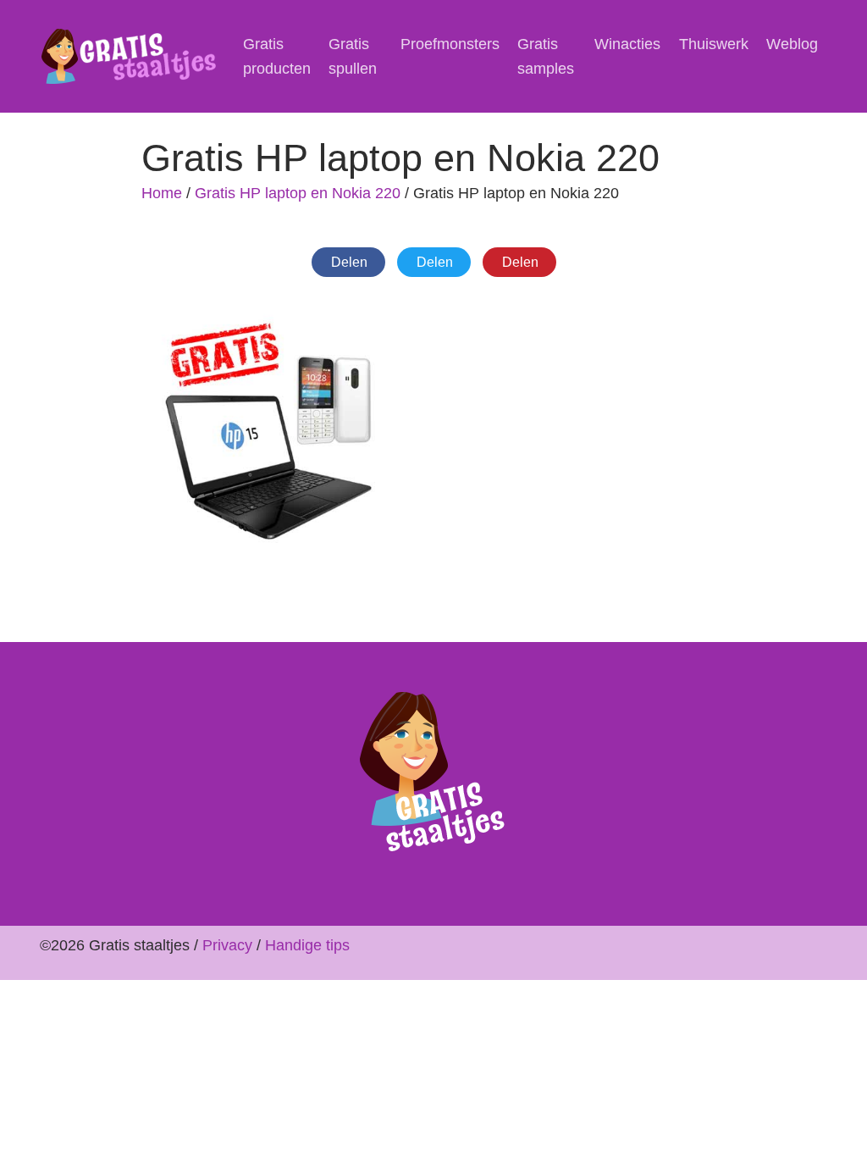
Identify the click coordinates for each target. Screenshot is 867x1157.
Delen (349, 262)
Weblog (792, 44)
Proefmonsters (450, 44)
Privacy (227, 945)
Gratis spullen (353, 56)
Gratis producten (277, 56)
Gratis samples (545, 56)
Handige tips (307, 945)
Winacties (627, 44)
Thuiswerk (713, 44)
